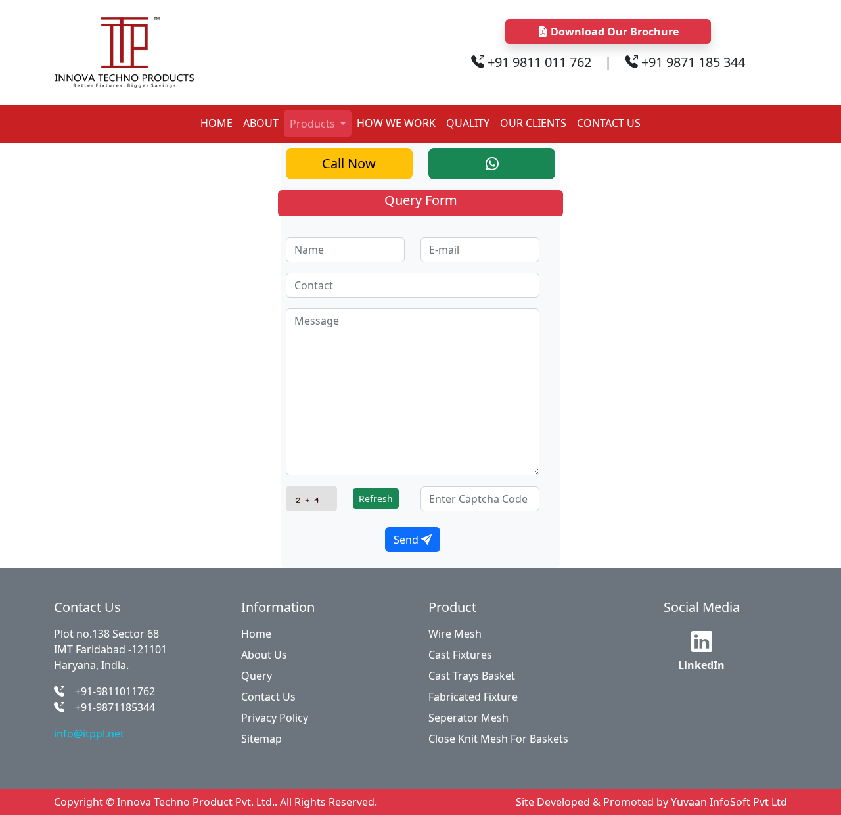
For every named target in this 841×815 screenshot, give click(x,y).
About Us (264, 654)
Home (256, 633)
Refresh (376, 498)
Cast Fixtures (460, 654)
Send (407, 539)
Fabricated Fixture (473, 696)
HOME (216, 123)
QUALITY (467, 123)
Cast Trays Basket (471, 675)
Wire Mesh (455, 633)
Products (314, 123)
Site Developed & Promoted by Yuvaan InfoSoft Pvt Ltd (651, 802)
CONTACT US (609, 123)
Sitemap (261, 739)
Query (256, 675)
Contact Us (268, 696)
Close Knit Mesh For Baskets (498, 739)
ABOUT (261, 123)
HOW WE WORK (396, 123)
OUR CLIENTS (533, 123)
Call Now (349, 163)
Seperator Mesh (468, 717)
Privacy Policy (274, 717)
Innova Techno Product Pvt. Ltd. (196, 802)
